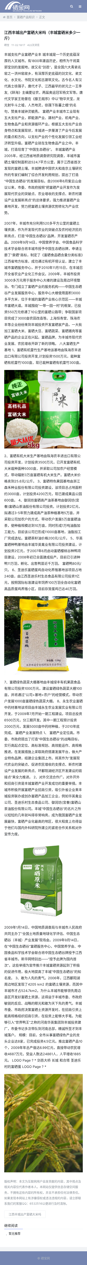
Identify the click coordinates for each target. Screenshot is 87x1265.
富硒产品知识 (26, 17)
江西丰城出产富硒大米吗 (25, 1214)
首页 (9, 17)
